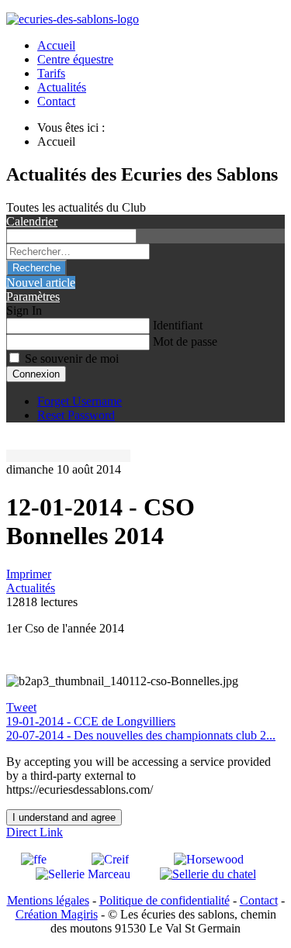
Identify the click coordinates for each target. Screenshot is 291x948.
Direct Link (34, 832)
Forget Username (79, 401)
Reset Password (76, 415)
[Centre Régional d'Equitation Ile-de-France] (130, 858)
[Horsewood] (220, 858)
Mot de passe (185, 341)
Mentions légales (48, 900)
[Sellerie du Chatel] (208, 873)
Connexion (36, 374)
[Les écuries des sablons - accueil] (72, 19)
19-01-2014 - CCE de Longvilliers (90, 721)
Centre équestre (75, 59)
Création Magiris (57, 914)
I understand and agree (64, 817)
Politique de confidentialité (164, 900)
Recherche (36, 268)
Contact (56, 101)
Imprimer (28, 574)
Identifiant (178, 325)
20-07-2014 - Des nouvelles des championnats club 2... (140, 735)
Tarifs (51, 73)
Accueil (56, 45)
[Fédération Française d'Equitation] (53, 858)
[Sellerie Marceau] (95, 873)
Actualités (61, 87)
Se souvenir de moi (72, 358)
